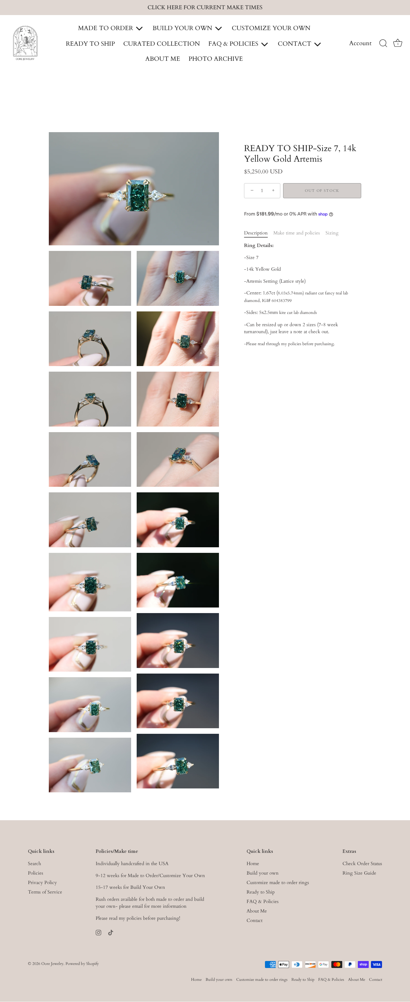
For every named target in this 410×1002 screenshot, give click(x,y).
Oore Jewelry (52, 963)
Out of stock (322, 190)
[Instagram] (98, 932)
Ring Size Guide (359, 873)
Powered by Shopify (82, 963)
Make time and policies (296, 233)
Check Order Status (362, 864)
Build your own (263, 873)
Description (256, 233)
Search (34, 864)
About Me (257, 911)
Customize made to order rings (278, 883)
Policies (35, 873)
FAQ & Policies (263, 902)
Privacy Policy (42, 883)
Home (253, 864)
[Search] (383, 43)
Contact (254, 921)
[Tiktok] (111, 932)
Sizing (332, 233)
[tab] (258, 233)
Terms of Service (45, 892)
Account (360, 43)
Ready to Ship (261, 892)
